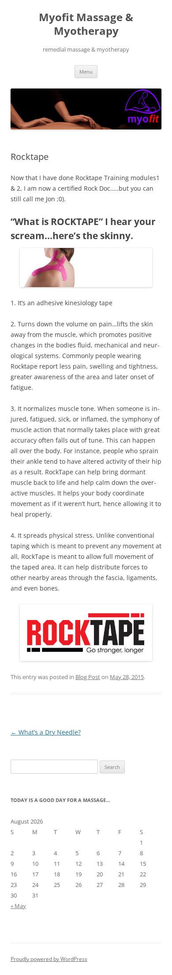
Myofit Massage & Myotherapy (86, 24)
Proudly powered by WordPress (49, 959)
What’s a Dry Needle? (46, 732)
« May (18, 906)
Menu (86, 71)
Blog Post (87, 677)
